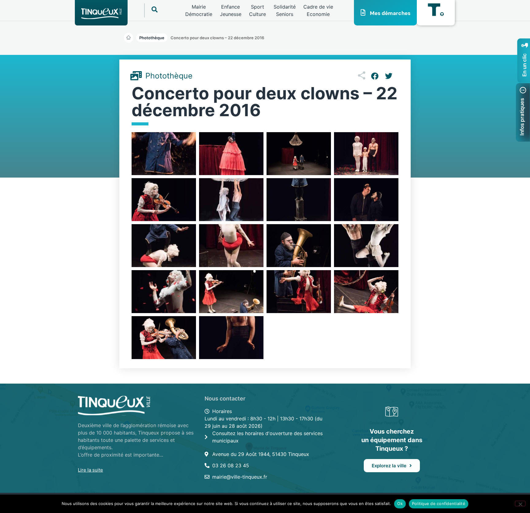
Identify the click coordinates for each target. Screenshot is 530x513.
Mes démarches (390, 13)
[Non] (520, 503)
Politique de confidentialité (438, 503)
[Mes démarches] (363, 13)
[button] (217, 37)
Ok (400, 503)
